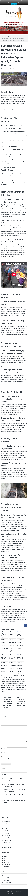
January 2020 (7, 842)
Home (3, 36)
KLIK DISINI (14, 4)
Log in (5, 875)
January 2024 (7, 838)
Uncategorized (7, 866)
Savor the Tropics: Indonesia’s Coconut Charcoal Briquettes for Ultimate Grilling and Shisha (4, 645)
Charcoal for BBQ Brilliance (7, 679)
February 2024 (7, 835)
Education (8, 36)
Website (3, 752)
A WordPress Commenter (10, 812)
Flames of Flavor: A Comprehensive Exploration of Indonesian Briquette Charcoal (12, 667)
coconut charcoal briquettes (12, 681)
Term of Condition (8, 864)
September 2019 (7, 847)
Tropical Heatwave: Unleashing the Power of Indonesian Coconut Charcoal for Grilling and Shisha (12, 645)
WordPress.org (7, 882)
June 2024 (6, 826)
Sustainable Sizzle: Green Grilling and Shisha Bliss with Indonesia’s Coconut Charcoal (20, 644)
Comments (7, 880)
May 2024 (6, 828)
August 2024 (7, 821)
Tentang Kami (7, 862)
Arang (5, 856)
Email (3, 748)
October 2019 (7, 845)
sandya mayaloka (20, 69)
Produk (5, 860)
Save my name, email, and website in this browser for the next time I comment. (13, 759)
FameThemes (17, 893)
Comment (3, 724)
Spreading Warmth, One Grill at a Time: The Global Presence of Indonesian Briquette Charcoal (4, 668)
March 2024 (6, 833)
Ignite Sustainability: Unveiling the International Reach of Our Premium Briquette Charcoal (13, 685)
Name (3, 745)
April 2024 (6, 830)
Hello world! (20, 812)
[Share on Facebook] (25, 626)
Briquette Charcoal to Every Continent (15, 677)
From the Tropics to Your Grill (13, 683)
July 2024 (6, 823)
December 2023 (7, 840)
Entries (6, 877)
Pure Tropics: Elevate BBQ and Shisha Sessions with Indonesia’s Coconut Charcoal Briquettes (20, 668)
